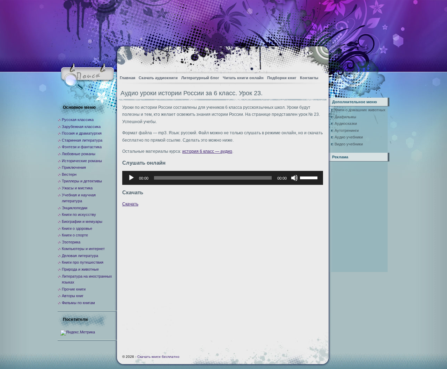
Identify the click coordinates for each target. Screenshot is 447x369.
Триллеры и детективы (82, 181)
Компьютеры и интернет (83, 249)
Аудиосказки (346, 123)
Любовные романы (78, 154)
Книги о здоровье (77, 228)
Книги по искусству (79, 214)
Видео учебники (349, 144)
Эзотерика (71, 242)
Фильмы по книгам (78, 303)
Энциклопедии (74, 208)
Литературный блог (200, 78)
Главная (127, 78)
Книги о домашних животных (360, 110)
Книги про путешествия (82, 262)
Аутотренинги (347, 130)
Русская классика (78, 120)
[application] (222, 178)
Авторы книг (72, 296)
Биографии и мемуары (82, 221)
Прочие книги (74, 289)
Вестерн (69, 174)
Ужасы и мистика (77, 188)
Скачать (130, 204)
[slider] (310, 177)
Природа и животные (80, 269)
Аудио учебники (349, 137)
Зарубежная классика (81, 127)
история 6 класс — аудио (207, 151)
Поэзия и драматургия (82, 133)
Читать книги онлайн (243, 78)
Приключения (74, 167)
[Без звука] (294, 177)
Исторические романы (82, 161)
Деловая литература (80, 256)
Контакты (309, 78)
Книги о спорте (75, 235)
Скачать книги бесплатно (158, 357)
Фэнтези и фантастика (82, 147)
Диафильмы (345, 117)
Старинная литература (82, 140)
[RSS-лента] (317, 57)
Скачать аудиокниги (158, 78)
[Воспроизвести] (131, 177)
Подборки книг (281, 78)
